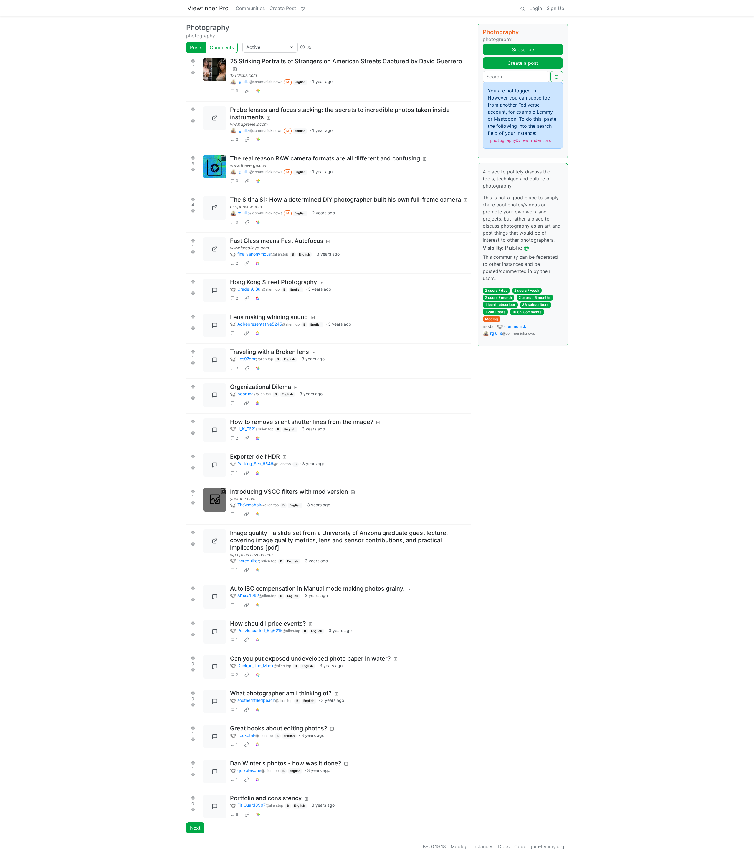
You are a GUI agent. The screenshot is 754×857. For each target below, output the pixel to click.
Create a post (522, 63)
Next (195, 828)
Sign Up (555, 8)
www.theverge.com (248, 165)
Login (536, 8)
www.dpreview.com (249, 124)
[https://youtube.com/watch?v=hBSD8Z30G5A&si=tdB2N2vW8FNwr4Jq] (214, 500)
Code (520, 846)
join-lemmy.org (547, 846)
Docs (504, 846)
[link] (247, 91)
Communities (250, 8)
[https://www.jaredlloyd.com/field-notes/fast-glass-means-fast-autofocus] (214, 249)
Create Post (282, 8)
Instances (482, 846)
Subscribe (523, 49)
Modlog (491, 319)
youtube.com (242, 498)
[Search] (522, 8)
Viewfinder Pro (208, 8)
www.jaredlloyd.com (249, 247)
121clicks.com (243, 75)
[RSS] (309, 47)
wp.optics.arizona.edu (251, 554)
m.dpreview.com (246, 206)
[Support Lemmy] (302, 8)
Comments (222, 47)
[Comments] (214, 290)
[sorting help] (302, 47)
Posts (196, 47)
